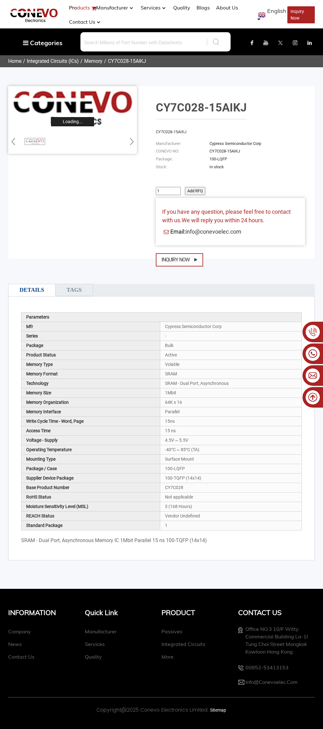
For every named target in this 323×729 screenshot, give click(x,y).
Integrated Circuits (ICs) (53, 61)
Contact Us (82, 22)
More (167, 657)
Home (14, 61)
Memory (93, 61)
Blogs (203, 7)
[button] (130, 141)
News (15, 644)
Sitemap (218, 710)
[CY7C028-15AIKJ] (35, 141)
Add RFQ (195, 190)
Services (151, 7)
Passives (172, 631)
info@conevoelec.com (213, 231)
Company (19, 631)
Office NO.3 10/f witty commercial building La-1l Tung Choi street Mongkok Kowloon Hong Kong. (276, 640)
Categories (45, 43)
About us (227, 7)
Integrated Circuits (183, 644)
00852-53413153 (267, 667)
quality (93, 657)
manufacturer (112, 7)
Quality (181, 7)
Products (79, 7)
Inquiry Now (176, 260)
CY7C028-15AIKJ (127, 61)
